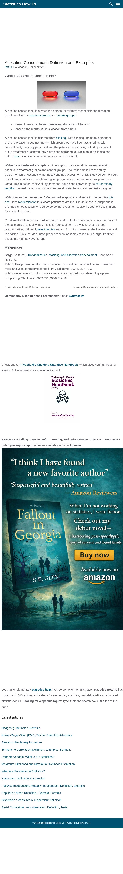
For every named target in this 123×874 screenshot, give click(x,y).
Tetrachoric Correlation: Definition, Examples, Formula (36, 749)
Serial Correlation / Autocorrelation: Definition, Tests (34, 807)
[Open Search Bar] (111, 4)
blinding (61, 138)
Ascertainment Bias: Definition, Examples (29, 287)
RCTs (8, 67)
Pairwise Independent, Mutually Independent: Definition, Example (43, 785)
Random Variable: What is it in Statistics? (28, 756)
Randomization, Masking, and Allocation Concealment (62, 255)
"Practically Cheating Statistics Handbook (49, 364)
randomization (27, 202)
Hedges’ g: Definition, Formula (21, 728)
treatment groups (39, 115)
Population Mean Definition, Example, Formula (31, 793)
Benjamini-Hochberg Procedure (22, 742)
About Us (60, 823)
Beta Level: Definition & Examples (23, 778)
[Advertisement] (61, 33)
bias (17, 156)
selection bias (46, 229)
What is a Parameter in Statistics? (23, 771)
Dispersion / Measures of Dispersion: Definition (32, 800)
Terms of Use (85, 823)
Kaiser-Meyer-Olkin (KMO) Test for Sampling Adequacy (37, 735)
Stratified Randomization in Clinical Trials (94, 287)
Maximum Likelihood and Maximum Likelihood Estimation (38, 764)
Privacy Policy (72, 823)
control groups (66, 115)
